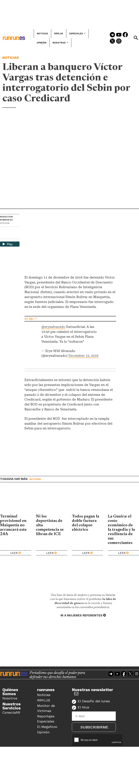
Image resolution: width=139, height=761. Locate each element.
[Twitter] (112, 41)
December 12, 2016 (83, 356)
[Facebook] (125, 35)
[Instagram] (118, 41)
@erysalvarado (53, 327)
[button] (135, 37)
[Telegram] (112, 35)
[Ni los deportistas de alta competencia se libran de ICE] (51, 501)
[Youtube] (118, 35)
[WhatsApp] (9, 230)
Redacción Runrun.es (6, 218)
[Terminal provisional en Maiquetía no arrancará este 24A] (15, 501)
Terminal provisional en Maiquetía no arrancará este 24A (13, 525)
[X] (3, 236)
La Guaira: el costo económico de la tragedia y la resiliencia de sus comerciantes (121, 529)
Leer (14, 552)
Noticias (10, 57)
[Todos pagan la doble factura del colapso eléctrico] (87, 501)
